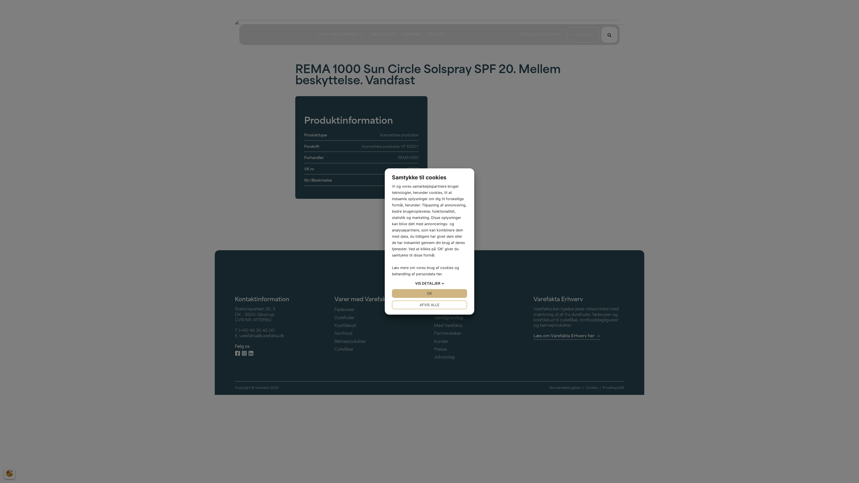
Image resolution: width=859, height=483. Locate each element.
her (439, 274)
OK (429, 293)
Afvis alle (430, 305)
